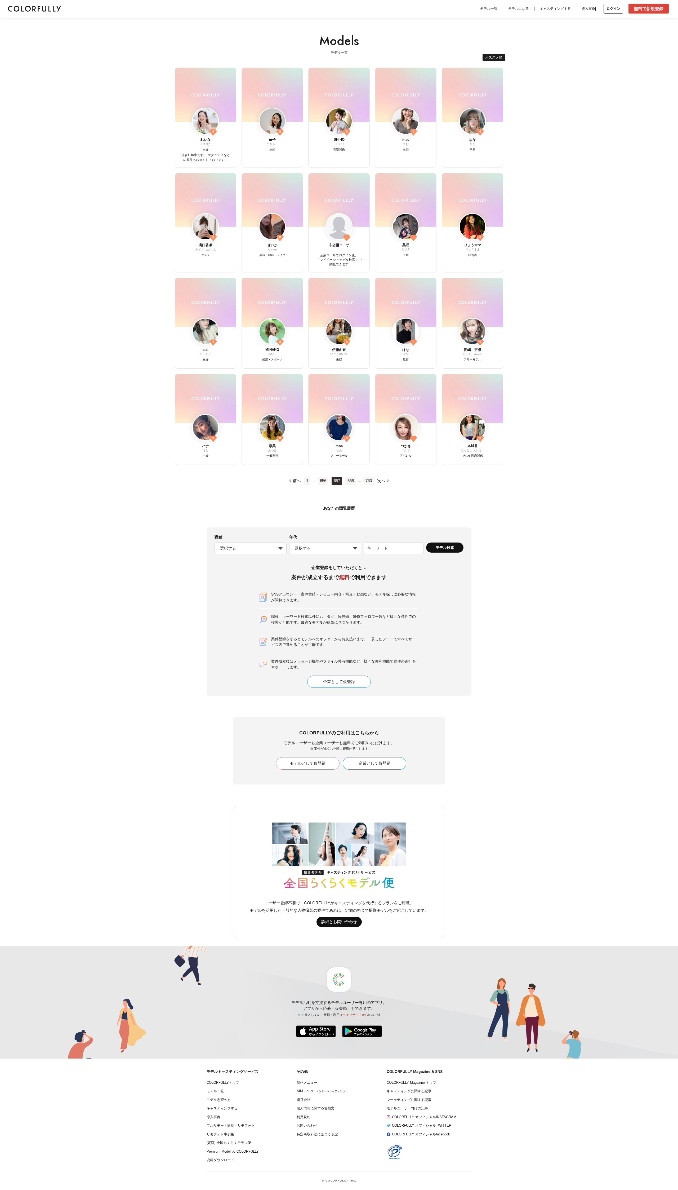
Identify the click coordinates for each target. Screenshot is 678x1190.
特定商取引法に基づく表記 (317, 1134)
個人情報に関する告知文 (315, 1108)
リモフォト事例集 (220, 1134)
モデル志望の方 (219, 1100)
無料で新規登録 (648, 8)
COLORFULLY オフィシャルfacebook (421, 1134)
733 (368, 481)
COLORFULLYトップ (223, 1083)
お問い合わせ (307, 1125)
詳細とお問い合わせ (339, 922)
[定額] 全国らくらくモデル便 (229, 1143)
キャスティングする (555, 9)
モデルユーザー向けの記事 (407, 1108)
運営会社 (303, 1100)
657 (337, 481)
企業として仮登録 (339, 682)
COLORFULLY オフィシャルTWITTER (421, 1125)
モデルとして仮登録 (307, 763)
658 (350, 481)
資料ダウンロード (220, 1160)
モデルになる (518, 9)
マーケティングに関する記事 (409, 1100)
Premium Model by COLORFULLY (233, 1151)
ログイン (613, 9)
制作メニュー (307, 1083)
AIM (322, 1091)
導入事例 (588, 9)
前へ (297, 481)
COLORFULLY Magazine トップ (411, 1083)
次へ (381, 481)
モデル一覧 (488, 9)
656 (323, 481)
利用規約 (303, 1117)
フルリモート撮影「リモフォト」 (232, 1125)
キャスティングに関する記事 (409, 1091)
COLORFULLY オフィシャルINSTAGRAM (424, 1117)
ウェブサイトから (355, 1015)
